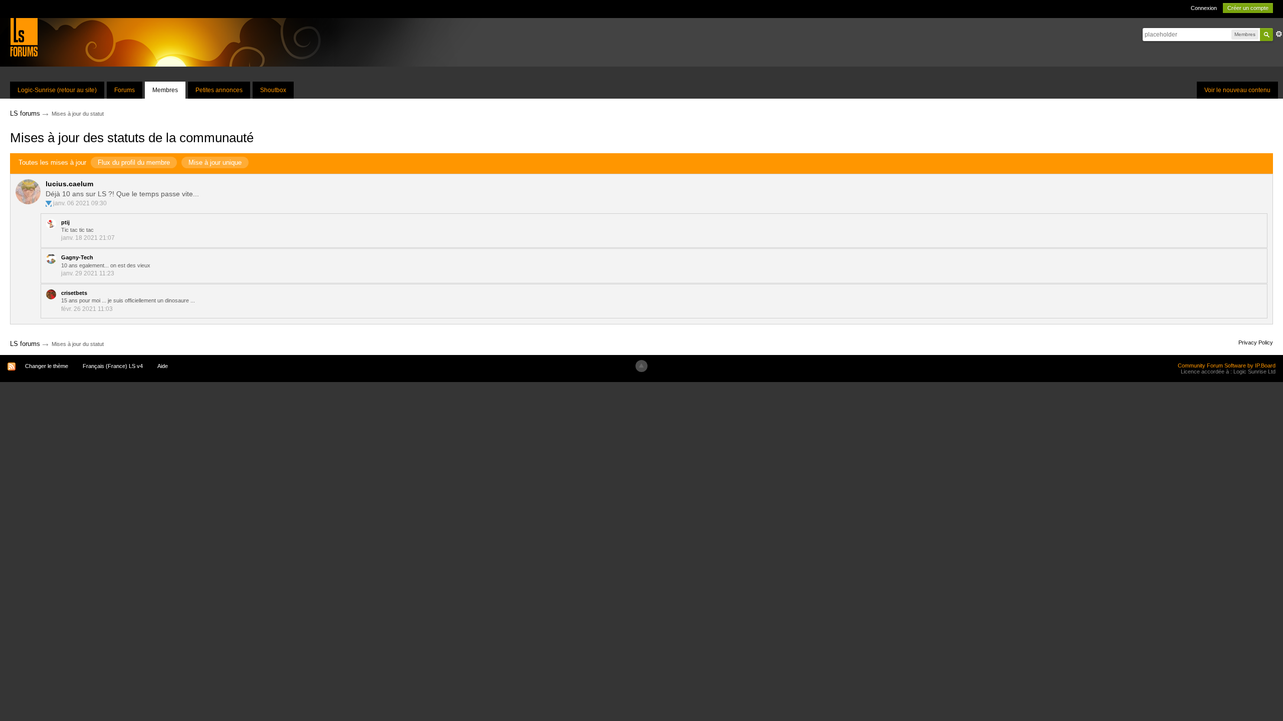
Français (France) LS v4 (113, 366)
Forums (124, 90)
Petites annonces (219, 90)
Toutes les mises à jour (52, 162)
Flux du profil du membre (134, 162)
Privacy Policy (1255, 342)
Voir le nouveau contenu (1237, 90)
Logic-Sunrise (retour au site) (57, 90)
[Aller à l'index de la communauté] (24, 37)
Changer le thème (46, 366)
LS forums (25, 343)
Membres (165, 90)
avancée (1279, 34)
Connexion (1204, 8)
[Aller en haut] (641, 366)
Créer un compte (1247, 8)
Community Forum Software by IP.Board (1226, 366)
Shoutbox (273, 90)
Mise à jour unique (215, 162)
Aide (162, 366)
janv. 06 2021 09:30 (80, 203)
